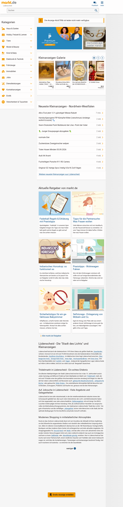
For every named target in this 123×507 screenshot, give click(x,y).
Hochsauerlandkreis (80, 359)
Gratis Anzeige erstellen (63, 495)
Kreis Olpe (68, 359)
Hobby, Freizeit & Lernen (16, 35)
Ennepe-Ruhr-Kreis (57, 359)
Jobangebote (68, 408)
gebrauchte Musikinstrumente (83, 381)
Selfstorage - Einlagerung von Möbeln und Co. (88, 315)
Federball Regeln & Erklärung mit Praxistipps (54, 220)
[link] (46, 75)
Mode (69, 431)
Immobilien (11, 71)
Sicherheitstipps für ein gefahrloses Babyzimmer (53, 315)
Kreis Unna (94, 359)
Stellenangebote (77, 401)
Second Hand (58, 431)
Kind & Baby (11, 53)
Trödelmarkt (91, 376)
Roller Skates (60, 383)
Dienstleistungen (13, 83)
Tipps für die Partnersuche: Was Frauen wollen (86, 220)
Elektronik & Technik (14, 59)
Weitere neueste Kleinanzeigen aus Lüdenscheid (59, 174)
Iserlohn (59, 361)
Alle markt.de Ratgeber (51, 336)
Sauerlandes (98, 351)
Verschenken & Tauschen (17, 102)
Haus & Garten (12, 28)
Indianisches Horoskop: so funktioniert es (53, 268)
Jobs (8, 77)
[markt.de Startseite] (9, 2)
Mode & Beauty (12, 47)
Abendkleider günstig (70, 435)
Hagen (67, 361)
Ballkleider (54, 435)
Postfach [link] (95, 5)
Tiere (8, 41)
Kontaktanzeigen (13, 90)
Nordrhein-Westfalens (56, 356)
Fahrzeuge (10, 65)
